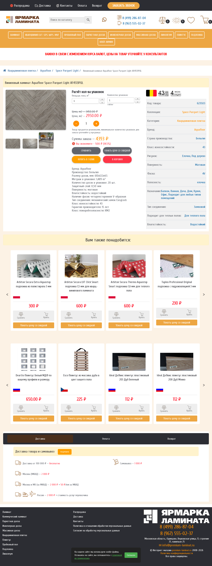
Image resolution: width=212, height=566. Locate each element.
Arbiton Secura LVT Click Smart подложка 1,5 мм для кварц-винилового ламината (81, 286)
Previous (7, 294)
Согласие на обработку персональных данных (96, 530)
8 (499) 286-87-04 (134, 18)
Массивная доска (146, 34)
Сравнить (86, 150)
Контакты (66, 5)
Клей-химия (106, 41)
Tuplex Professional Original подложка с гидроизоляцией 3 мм (177, 284)
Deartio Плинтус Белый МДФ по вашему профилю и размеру (34, 377)
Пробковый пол (72, 34)
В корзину (117, 159)
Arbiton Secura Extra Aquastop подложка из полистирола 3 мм (33, 284)
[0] (162, 20)
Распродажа (21, 5)
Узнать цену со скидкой (117, 150)
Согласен (131, 555)
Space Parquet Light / (68, 70)
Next (203, 294)
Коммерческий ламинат (14, 516)
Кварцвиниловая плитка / (23, 70)
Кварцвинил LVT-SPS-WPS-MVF (42, 34)
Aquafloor (199, 129)
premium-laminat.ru (181, 550)
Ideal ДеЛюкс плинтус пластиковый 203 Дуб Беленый (129, 377)
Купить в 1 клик (86, 159)
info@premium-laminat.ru (178, 545)
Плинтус (181, 34)
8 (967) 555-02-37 (134, 23)
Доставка (45, 5)
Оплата (82, 5)
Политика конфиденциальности (176, 553)
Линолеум (166, 34)
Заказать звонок (123, 5)
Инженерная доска (120, 34)
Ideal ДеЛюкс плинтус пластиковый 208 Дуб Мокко (177, 377)
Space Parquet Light (193, 112)
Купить (46, 317)
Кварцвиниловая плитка (191, 121)
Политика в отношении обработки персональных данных (102, 525)
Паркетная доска (95, 34)
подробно (64, 452)
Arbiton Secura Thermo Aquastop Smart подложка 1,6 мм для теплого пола (129, 286)
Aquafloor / (47, 70)
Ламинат (15, 34)
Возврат (97, 5)
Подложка (197, 34)
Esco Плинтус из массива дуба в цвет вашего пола (81, 377)
